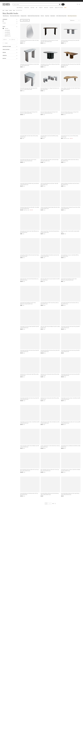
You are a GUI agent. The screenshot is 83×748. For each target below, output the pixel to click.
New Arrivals (20, 7)
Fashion (51, 7)
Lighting (32, 7)
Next (53, 503)
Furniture (26, 7)
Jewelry (41, 7)
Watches (46, 7)
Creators (6, 10)
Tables (14, 10)
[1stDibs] (6, 4)
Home (3, 10)
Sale (65, 7)
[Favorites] (77, 4)
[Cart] (79, 4)
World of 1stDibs (59, 7)
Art (36, 7)
